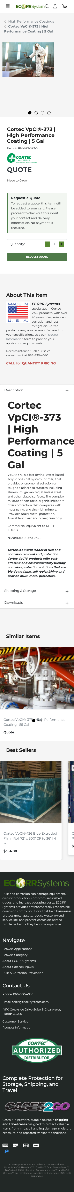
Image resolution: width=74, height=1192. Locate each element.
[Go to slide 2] (36, 112)
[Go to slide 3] (42, 112)
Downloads (13, 602)
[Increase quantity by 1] (61, 244)
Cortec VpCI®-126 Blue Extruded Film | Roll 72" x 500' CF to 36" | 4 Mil (30, 838)
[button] (64, 6)
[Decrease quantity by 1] (47, 244)
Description (13, 390)
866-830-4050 (23, 994)
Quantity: (17, 244)
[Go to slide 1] (29, 112)
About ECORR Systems (19, 961)
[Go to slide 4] (49, 112)
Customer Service (15, 1021)
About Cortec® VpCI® (18, 967)
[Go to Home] (28, 6)
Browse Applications (17, 949)
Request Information (17, 1027)
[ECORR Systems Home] (37, 883)
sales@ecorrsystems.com (30, 1002)
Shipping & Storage (20, 591)
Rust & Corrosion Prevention (22, 973)
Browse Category (15, 955)
